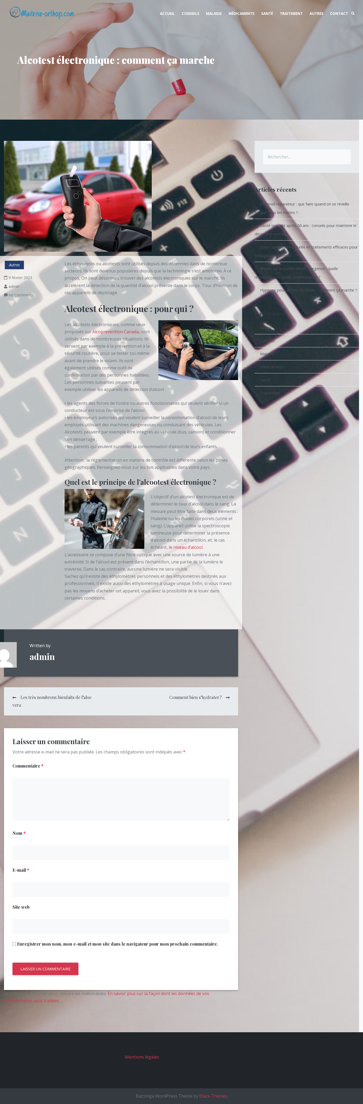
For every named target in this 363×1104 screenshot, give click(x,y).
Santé (267, 13)
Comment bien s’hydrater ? (195, 697)
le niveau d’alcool (185, 547)
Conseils (190, 13)
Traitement (291, 13)
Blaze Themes (213, 1096)
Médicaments (242, 13)
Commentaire (27, 766)
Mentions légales (142, 1057)
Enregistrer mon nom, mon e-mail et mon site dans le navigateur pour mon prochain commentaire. (117, 944)
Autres (316, 13)
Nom (19, 833)
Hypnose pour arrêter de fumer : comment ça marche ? (308, 290)
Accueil (167, 13)
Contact (339, 13)
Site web (20, 907)
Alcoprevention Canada (115, 332)
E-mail (20, 870)
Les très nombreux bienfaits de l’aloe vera (51, 701)
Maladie (214, 13)
